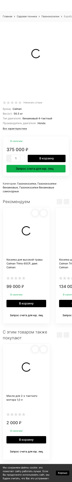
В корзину (46, 158)
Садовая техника (27, 16)
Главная (7, 16)
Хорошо (62, 472)
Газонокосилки (50, 16)
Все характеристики (15, 128)
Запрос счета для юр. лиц (35, 168)
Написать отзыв (32, 102)
